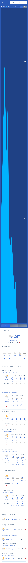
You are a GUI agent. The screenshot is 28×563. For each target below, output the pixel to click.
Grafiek (5, 326)
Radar (14, 326)
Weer (22, 326)
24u (25, 6)
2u (21, 6)
